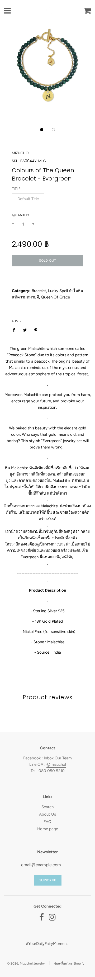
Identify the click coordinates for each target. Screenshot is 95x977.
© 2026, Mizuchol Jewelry (26, 963)
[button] (42, 129)
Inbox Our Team (58, 758)
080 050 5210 (52, 770)
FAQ (47, 821)
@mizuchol (56, 764)
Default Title (28, 198)
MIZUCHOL (21, 153)
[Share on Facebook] (15, 329)
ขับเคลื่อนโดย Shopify (69, 963)
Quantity (20, 215)
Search (47, 806)
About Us (47, 814)
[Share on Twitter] (25, 329)
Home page (47, 828)
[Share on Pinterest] (36, 329)
